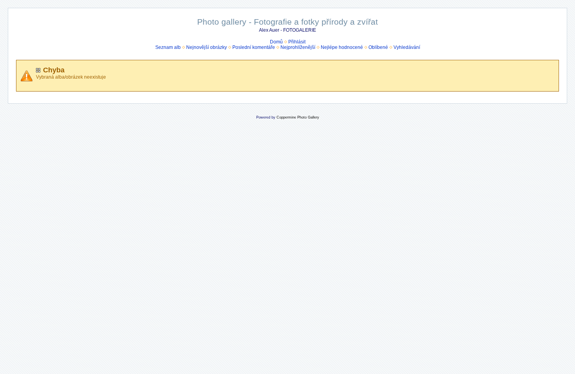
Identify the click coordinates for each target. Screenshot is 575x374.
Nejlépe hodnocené (342, 47)
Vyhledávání (407, 47)
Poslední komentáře (253, 47)
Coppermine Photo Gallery (298, 117)
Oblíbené (378, 47)
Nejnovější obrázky (206, 47)
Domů (276, 42)
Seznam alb (168, 47)
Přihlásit (296, 42)
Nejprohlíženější (297, 47)
